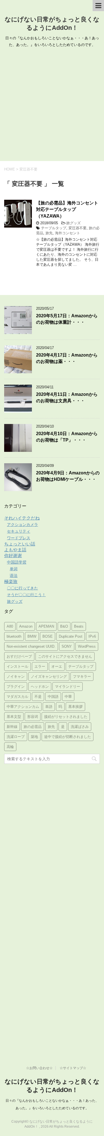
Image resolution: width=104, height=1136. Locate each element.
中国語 (53, 696)
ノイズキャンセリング (49, 676)
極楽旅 (10, 581)
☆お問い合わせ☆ (39, 1068)
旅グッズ (73, 223)
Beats (78, 626)
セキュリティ (18, 531)
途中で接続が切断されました (67, 737)
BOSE (47, 636)
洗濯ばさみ (80, 727)
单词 (13, 569)
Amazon (25, 626)
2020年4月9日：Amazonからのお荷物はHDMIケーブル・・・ (68, 476)
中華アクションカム (23, 706)
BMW (31, 636)
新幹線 (12, 727)
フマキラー (82, 676)
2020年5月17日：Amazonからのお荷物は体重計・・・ (67, 319)
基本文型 (14, 717)
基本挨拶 (75, 706)
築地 (34, 737)
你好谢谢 (13, 555)
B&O (64, 626)
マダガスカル (17, 696)
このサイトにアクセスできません (65, 656)
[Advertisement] (52, 106)
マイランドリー (67, 686)
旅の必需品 (33, 727)
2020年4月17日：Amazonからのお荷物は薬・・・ (67, 358)
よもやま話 (15, 549)
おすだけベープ (19, 656)
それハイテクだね (22, 518)
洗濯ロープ (16, 737)
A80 (10, 626)
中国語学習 (16, 562)
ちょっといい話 (19, 544)
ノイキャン (16, 676)
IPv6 (92, 636)
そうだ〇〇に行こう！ (26, 595)
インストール (17, 666)
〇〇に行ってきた (22, 588)
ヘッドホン (40, 686)
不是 (38, 696)
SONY (67, 646)
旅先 (49, 233)
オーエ (56, 666)
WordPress (87, 646)
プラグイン (16, 686)
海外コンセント (67, 233)
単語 (48, 706)
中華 (68, 696)
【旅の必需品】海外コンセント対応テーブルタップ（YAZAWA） (67, 209)
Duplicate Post (70, 636)
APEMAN (46, 626)
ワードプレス (18, 538)
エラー (39, 666)
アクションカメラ (22, 524)
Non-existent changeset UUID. (31, 646)
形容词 (32, 717)
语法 (13, 575)
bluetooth (14, 636)
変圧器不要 (78, 228)
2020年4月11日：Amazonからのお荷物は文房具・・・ (67, 397)
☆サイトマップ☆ (73, 1068)
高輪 (10, 747)
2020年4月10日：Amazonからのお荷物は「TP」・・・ (67, 436)
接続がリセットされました (65, 717)
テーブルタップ (53, 228)
